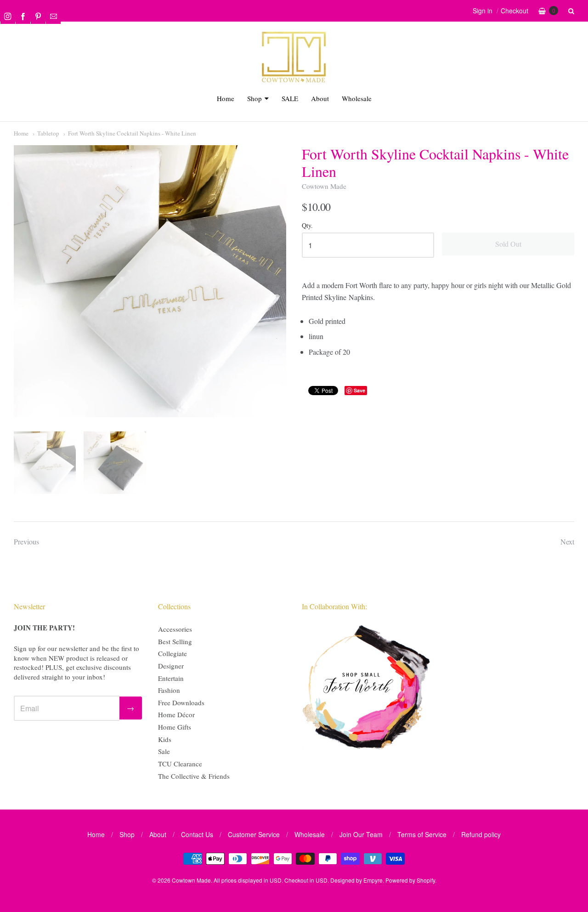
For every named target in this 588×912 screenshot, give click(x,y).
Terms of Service (422, 834)
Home (225, 98)
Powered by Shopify (410, 880)
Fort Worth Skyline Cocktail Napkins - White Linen (132, 133)
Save (359, 390)
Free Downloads (181, 702)
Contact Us (197, 834)
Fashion (169, 690)
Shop (254, 98)
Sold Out (508, 244)
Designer (171, 665)
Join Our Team (361, 834)
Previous (26, 541)
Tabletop (48, 133)
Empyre (373, 880)
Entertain (171, 678)
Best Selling (175, 641)
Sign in (482, 10)
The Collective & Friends (194, 776)
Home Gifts (174, 726)
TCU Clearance (180, 763)
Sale (164, 751)
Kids (164, 739)
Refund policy (481, 834)
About (320, 98)
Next (567, 541)
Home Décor (176, 714)
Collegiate (172, 653)
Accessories (175, 629)
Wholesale (357, 98)
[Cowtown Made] (294, 81)
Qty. (307, 226)
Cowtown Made (324, 186)
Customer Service (254, 834)
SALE (290, 98)
